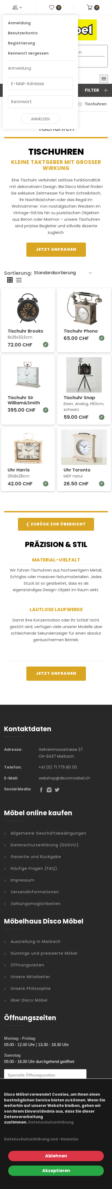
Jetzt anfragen (56, 249)
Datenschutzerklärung (51, 1122)
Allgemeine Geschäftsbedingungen (48, 833)
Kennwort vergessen (28, 53)
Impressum (23, 880)
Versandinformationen (35, 892)
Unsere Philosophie (31, 988)
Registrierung (21, 43)
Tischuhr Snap (79, 398)
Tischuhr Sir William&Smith (24, 400)
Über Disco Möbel (29, 1000)
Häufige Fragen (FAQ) (34, 868)
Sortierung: (18, 273)
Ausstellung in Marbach (36, 941)
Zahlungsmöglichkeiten (36, 903)
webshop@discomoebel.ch (64, 778)
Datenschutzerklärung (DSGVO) (45, 845)
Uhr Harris (19, 470)
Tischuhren (96, 104)
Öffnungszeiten (27, 965)
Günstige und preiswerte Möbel (44, 953)
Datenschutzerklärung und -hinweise (41, 1139)
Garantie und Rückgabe (36, 856)
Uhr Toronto (77, 470)
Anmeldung (19, 23)
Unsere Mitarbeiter (30, 976)
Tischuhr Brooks (25, 331)
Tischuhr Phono (81, 331)
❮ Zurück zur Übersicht (56, 524)
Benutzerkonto (23, 33)
